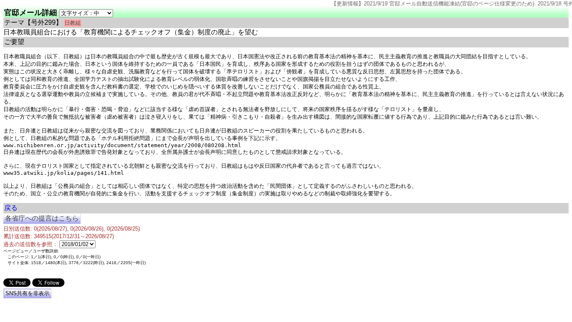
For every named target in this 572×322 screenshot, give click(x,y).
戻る (11, 207)
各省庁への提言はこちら (42, 218)
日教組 (72, 23)
